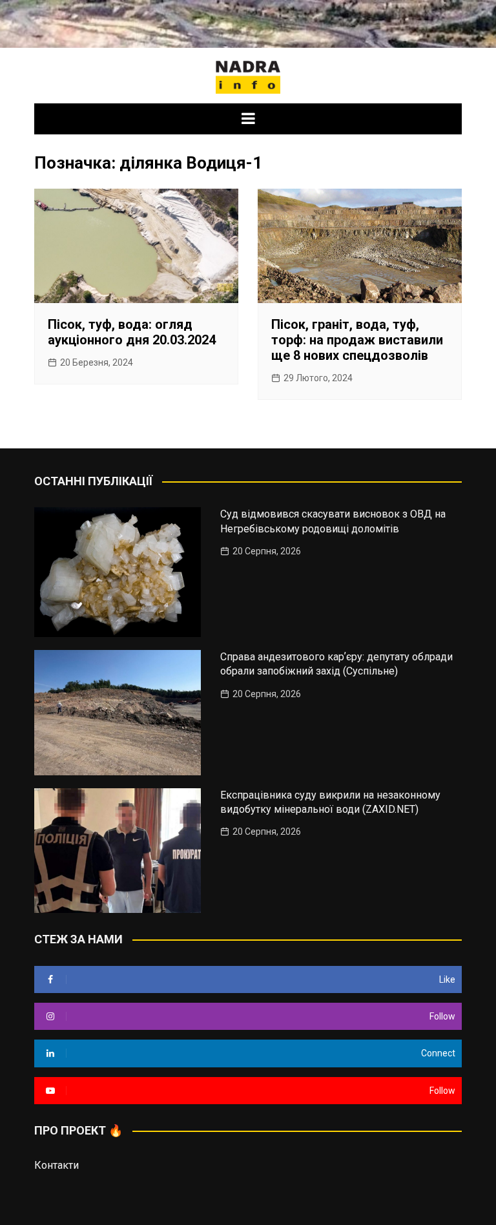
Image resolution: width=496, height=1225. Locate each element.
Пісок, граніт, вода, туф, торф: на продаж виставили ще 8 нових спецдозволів (357, 340)
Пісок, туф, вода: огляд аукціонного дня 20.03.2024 (132, 332)
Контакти (56, 1165)
